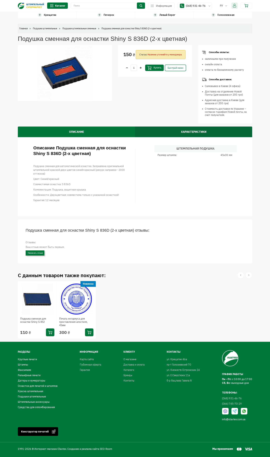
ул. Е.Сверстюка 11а (178, 375)
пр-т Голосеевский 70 (179, 364)
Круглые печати (27, 359)
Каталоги (128, 369)
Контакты (128, 380)
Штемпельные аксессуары (34, 401)
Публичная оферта (90, 364)
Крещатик (50, 14)
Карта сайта (87, 359)
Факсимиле (24, 369)
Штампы (23, 364)
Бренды (127, 375)
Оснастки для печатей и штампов (38, 385)
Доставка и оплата (134, 364)
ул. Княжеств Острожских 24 (183, 369)
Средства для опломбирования (36, 407)
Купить (157, 67)
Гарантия (85, 369)
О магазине (129, 359)
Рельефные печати (29, 375)
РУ (221, 5)
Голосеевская (226, 14)
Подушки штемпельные (32, 396)
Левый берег (167, 14)
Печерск (109, 14)
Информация (164, 5)
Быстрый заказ (175, 67)
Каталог (60, 5)
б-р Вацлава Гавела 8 (179, 380)
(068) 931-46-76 (196, 5)
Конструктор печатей (35, 431)
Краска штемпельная (30, 391)
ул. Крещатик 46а (177, 359)
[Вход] (234, 6)
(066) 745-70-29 (232, 403)
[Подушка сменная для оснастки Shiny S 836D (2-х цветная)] (65, 72)
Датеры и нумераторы (31, 380)
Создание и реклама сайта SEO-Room (89, 448)
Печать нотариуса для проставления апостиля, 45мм (73, 322)
